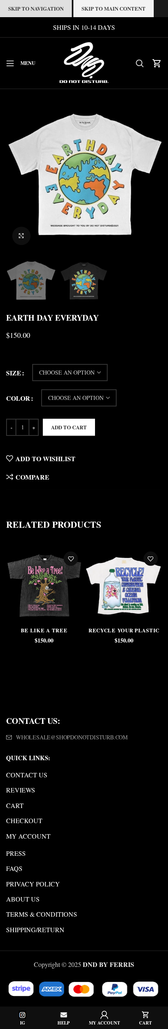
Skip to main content (114, 8)
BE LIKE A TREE (44, 630)
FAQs (14, 868)
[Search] (140, 63)
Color (18, 398)
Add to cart (69, 427)
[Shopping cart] (157, 63)
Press (16, 853)
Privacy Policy (33, 883)
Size (13, 372)
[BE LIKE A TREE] (44, 585)
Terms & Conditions (41, 914)
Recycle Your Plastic (123, 630)
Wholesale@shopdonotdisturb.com (72, 737)
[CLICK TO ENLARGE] (21, 236)
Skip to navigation (36, 8)
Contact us (26, 774)
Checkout (24, 820)
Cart (15, 805)
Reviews (20, 790)
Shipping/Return (35, 929)
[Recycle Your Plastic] (124, 585)
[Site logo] (84, 62)
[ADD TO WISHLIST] (71, 558)
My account (28, 836)
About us (23, 899)
